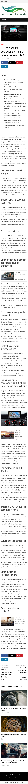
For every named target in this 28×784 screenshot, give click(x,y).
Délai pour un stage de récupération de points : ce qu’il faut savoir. (12, 762)
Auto (2, 44)
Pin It (20, 63)
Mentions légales (14, 778)
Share (5, 63)
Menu (4, 19)
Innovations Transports (18, 775)
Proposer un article (18, 782)
